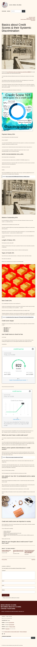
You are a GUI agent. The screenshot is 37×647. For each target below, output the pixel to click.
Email (3, 585)
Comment (4, 570)
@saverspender (11, 622)
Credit (22, 19)
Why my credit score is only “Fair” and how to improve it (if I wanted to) (18, 551)
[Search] (23, 11)
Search (33, 637)
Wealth (34, 19)
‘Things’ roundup (12, 626)
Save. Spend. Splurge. (15, 4)
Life (29, 19)
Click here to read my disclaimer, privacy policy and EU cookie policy (13, 645)
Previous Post (4, 559)
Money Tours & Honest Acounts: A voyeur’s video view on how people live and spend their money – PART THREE (30, 551)
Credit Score (25, 19)
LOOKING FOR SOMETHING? (6, 636)
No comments (33, 20)
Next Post (33, 559)
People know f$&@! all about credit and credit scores (6, 550)
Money (34, 18)
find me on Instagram (23, 631)
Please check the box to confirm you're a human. (11, 597)
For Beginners (30, 18)
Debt (27, 18)
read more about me (7, 631)
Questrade (7, 628)
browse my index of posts (15, 631)
